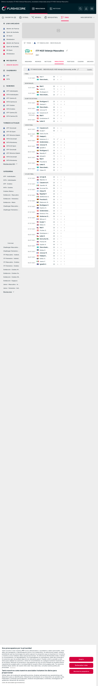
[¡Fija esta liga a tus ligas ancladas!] (67, 51)
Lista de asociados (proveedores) (13, 682)
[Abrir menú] (92, 8)
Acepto (81, 659)
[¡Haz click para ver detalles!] (58, 78)
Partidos (70, 61)
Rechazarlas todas (81, 665)
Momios (38, 61)
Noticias (47, 61)
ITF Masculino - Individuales (49, 43)
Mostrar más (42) (9, 164)
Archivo (90, 61)
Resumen (28, 61)
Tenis (29, 43)
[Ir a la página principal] (15, 9)
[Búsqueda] (80, 8)
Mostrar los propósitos (81, 671)
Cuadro (81, 61)
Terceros (12, 667)
